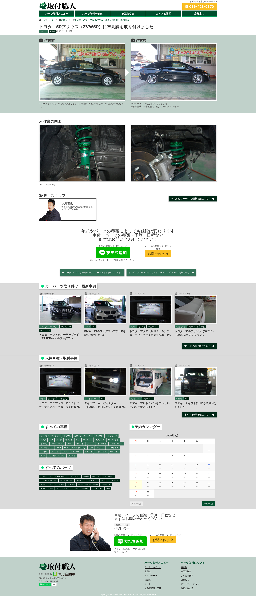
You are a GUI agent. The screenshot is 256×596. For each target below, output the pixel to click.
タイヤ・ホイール (153, 567)
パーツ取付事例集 (92, 13)
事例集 (184, 567)
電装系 (148, 579)
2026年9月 (208, 504)
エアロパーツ (151, 575)
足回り (148, 571)
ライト (148, 584)
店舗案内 (199, 13)
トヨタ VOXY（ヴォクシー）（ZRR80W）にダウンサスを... (93, 272)
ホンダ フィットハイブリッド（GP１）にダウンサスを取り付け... (160, 272)
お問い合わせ (187, 588)
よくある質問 (163, 13)
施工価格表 (128, 13)
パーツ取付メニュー (56, 13)
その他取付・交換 (153, 588)
